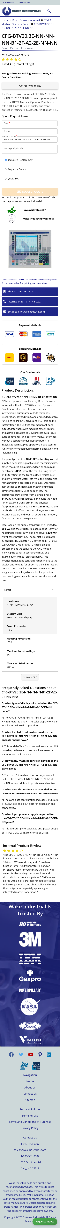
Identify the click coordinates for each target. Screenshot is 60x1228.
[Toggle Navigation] (55, 11)
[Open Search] (49, 11)
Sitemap (30, 1100)
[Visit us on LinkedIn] (48, 1054)
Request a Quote (45, 1221)
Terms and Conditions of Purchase (30, 1121)
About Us (30, 1087)
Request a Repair (16, 169)
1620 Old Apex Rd (30, 1162)
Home (5, 20)
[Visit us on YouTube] (31, 1054)
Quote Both (13, 178)
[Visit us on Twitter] (21, 1054)
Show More (30, 677)
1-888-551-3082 (24, 2)
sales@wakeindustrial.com (30, 311)
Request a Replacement (20, 160)
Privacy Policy (30, 1128)
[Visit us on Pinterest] (40, 1054)
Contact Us (30, 1093)
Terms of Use (30, 1115)
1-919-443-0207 (8, 2)
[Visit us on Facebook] (11, 1054)
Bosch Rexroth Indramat (26, 20)
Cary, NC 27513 (30, 1168)
